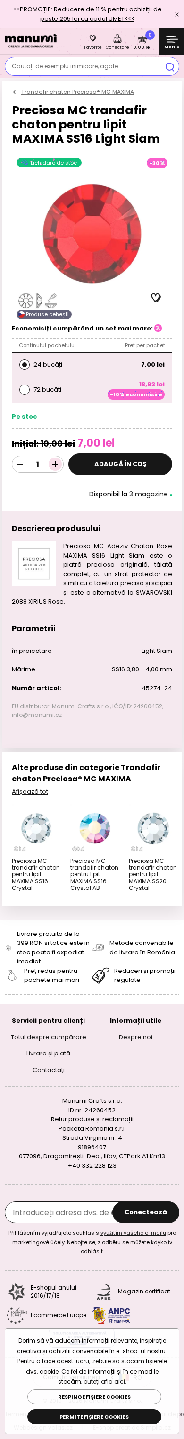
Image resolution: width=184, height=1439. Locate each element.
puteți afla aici (104, 1381)
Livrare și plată (48, 1053)
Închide (177, 14)
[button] (156, 298)
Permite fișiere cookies (94, 1417)
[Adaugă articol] (55, 464)
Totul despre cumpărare (48, 1036)
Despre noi (135, 1036)
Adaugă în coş (120, 463)
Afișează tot (30, 791)
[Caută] (169, 66)
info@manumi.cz (37, 715)
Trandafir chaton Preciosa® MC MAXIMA (77, 92)
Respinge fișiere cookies (94, 1397)
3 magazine (148, 494)
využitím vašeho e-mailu (133, 1233)
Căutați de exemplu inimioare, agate (65, 66)
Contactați (49, 1069)
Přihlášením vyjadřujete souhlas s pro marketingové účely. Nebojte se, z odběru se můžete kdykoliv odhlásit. (92, 1242)
